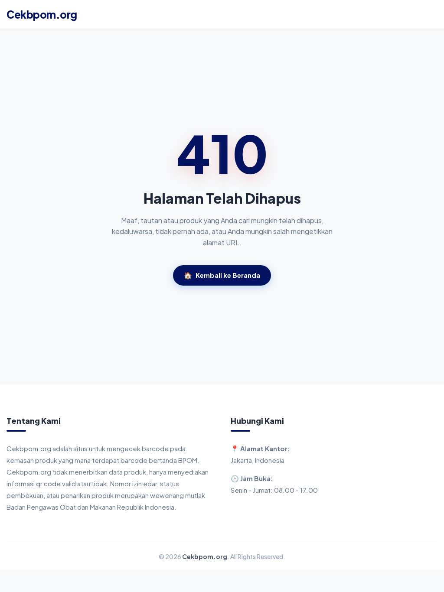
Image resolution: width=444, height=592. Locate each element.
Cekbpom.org (42, 14)
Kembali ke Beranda (222, 275)
